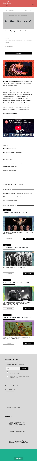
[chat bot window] (15, 436)
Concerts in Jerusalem (11, 15)
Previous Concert (9, 10)
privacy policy (15, 373)
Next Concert (28, 10)
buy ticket (18, 53)
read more (9, 238)
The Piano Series (23, 15)
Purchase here (10, 391)
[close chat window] (28, 414)
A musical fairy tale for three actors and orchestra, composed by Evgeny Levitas (16, 338)
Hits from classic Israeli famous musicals (14, 267)
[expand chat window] (26, 414)
